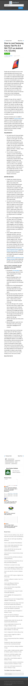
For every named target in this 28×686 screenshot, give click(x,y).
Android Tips (17, 460)
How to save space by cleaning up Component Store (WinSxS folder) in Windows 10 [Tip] (14, 616)
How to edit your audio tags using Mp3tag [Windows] (10, 502)
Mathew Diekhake (9, 55)
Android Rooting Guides (9, 460)
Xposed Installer (17, 118)
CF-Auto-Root (16, 270)
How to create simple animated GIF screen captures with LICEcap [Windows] (10, 526)
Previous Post (9, 40)
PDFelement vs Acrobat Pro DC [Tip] (12, 565)
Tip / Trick (7, 53)
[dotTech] (14, 3)
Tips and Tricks (14, 463)
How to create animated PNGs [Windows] (9, 514)
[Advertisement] (14, 25)
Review (7, 486)
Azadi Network (9, 684)
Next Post (20, 40)
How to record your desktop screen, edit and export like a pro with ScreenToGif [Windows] (10, 489)
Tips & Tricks (7, 463)
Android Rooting (11, 459)
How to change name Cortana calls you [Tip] (13, 632)
